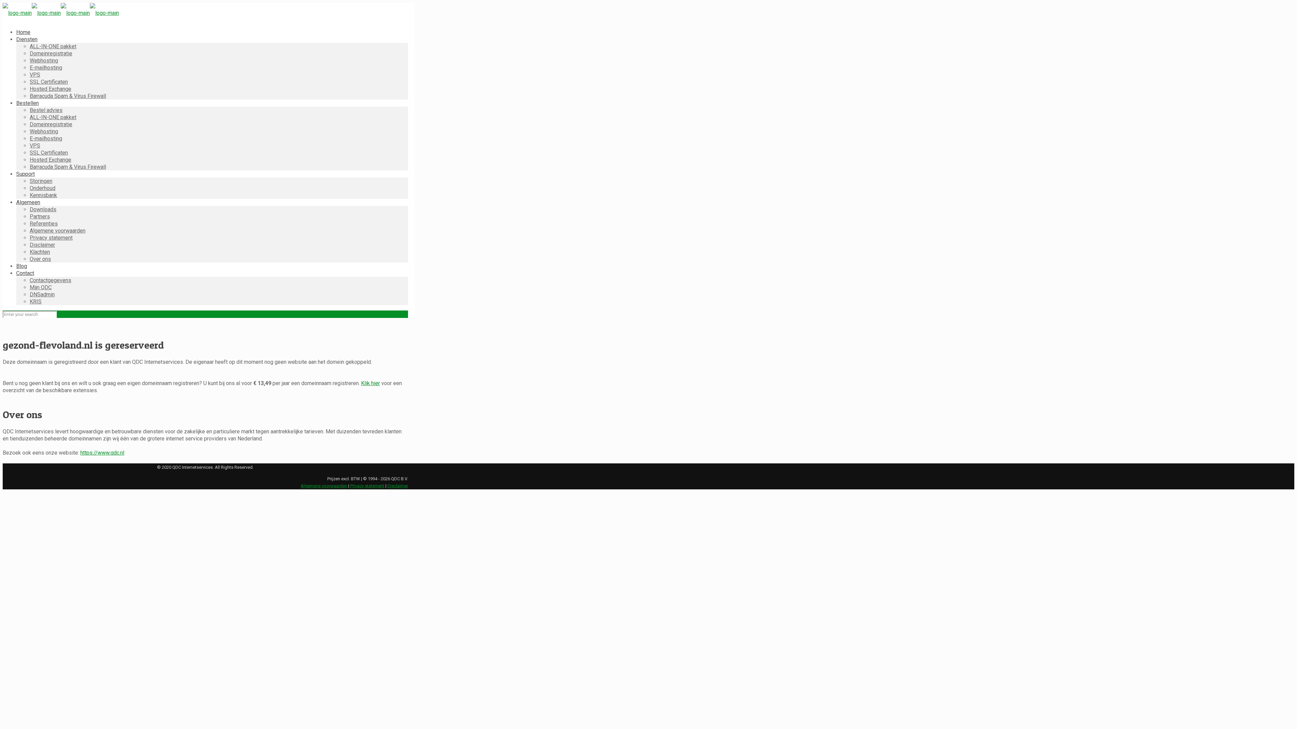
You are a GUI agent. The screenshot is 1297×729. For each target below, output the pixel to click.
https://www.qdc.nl (102, 453)
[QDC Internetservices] (61, 13)
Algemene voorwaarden (324, 485)
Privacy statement (367, 485)
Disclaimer (397, 485)
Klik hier (370, 383)
